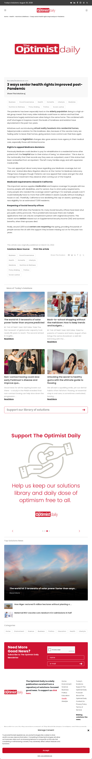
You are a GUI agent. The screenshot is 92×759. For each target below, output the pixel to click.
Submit (81, 664)
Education (62, 631)
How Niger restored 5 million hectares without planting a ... (43, 604)
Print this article (41, 249)
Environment (19, 631)
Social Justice (58, 107)
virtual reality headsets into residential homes (56, 128)
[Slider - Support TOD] (47, 531)
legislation (28, 139)
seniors (22, 218)
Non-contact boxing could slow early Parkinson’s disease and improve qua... (21, 379)
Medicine (71, 102)
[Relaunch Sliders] (49, 531)
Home (6, 16)
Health (12, 16)
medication (40, 186)
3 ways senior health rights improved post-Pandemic (47, 16)
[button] (88, 730)
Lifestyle (61, 102)
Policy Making (34, 107)
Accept (46, 750)
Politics (46, 107)
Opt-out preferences (44, 756)
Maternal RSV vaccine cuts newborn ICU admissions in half (43, 612)
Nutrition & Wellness (22, 16)
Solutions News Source (18, 249)
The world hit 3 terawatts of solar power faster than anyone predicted (24, 321)
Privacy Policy (81, 704)
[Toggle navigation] (5, 10)
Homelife (50, 102)
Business (12, 102)
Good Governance (26, 102)
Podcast (79, 693)
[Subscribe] (42, 531)
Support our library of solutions (28, 410)
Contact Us (80, 701)
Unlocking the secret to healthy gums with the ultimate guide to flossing (65, 379)
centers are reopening (40, 226)
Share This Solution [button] (15, 93)
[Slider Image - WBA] (45, 531)
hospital (26, 154)
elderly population (58, 111)
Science (31, 631)
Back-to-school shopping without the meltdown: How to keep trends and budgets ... (66, 322)
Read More (9, 339)
